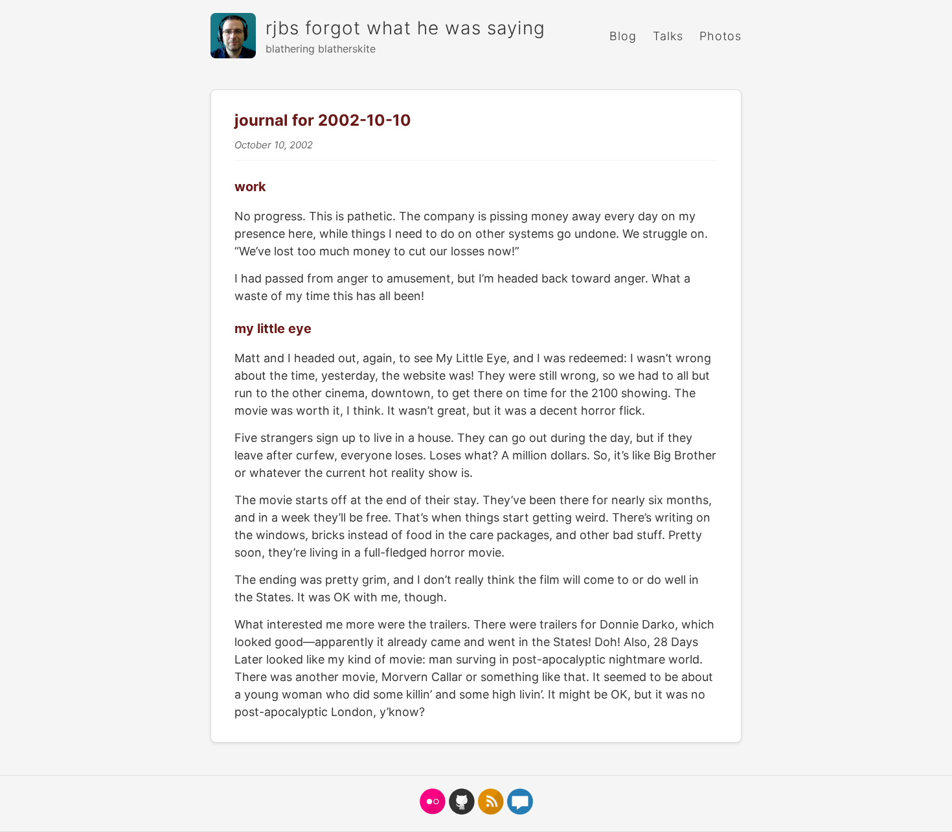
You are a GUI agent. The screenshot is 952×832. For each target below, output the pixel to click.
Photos (720, 36)
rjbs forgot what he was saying (405, 28)
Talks (668, 36)
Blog (623, 36)
